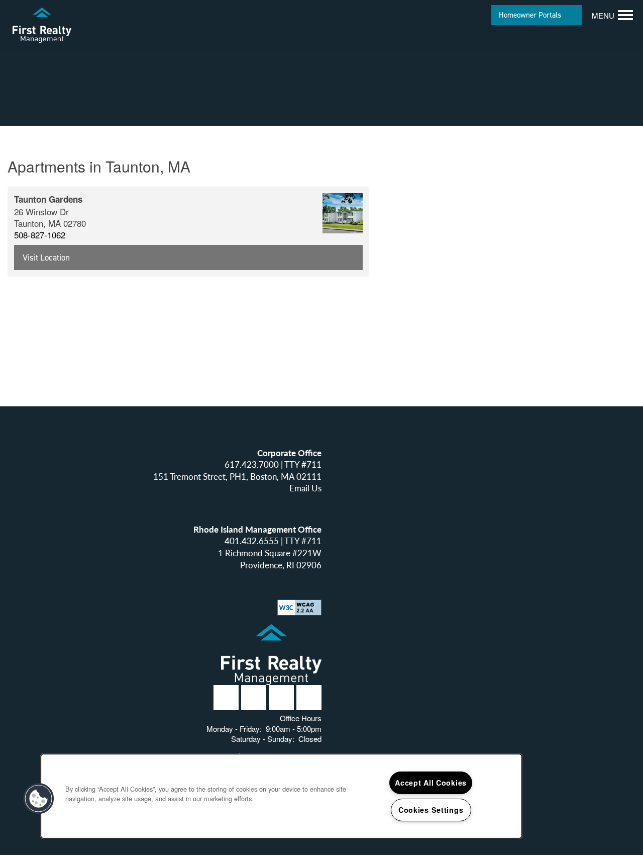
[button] (536, 15)
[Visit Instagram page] (281, 697)
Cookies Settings (431, 810)
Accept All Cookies (431, 783)
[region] (281, 796)
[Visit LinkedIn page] (253, 697)
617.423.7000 (252, 464)
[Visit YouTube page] (309, 697)
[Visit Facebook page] (226, 697)
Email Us (305, 488)
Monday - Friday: (234, 728)
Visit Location (46, 257)
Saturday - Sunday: (262, 738)
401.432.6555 (252, 541)
